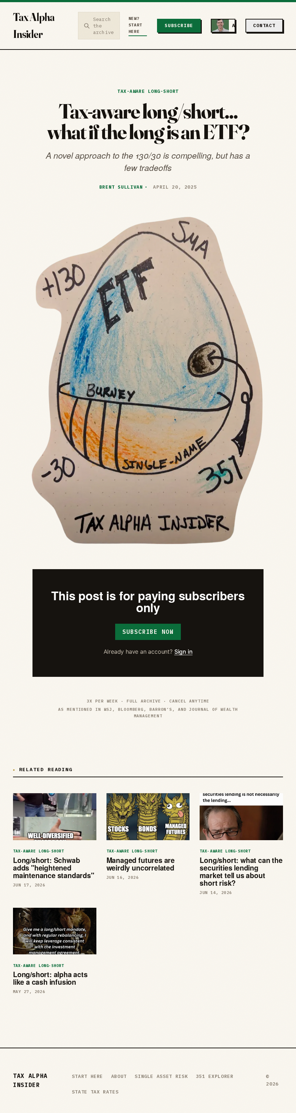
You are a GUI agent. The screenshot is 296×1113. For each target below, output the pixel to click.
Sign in (183, 651)
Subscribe (179, 25)
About (119, 1076)
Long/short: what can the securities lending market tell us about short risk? (241, 871)
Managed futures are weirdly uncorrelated (140, 864)
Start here (87, 1076)
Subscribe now (148, 631)
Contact (264, 25)
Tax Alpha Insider (34, 25)
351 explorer (215, 1076)
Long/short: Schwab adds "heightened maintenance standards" (53, 867)
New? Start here (135, 25)
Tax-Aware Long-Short (148, 91)
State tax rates (95, 1092)
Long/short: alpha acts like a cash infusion (50, 978)
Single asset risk (161, 1076)
